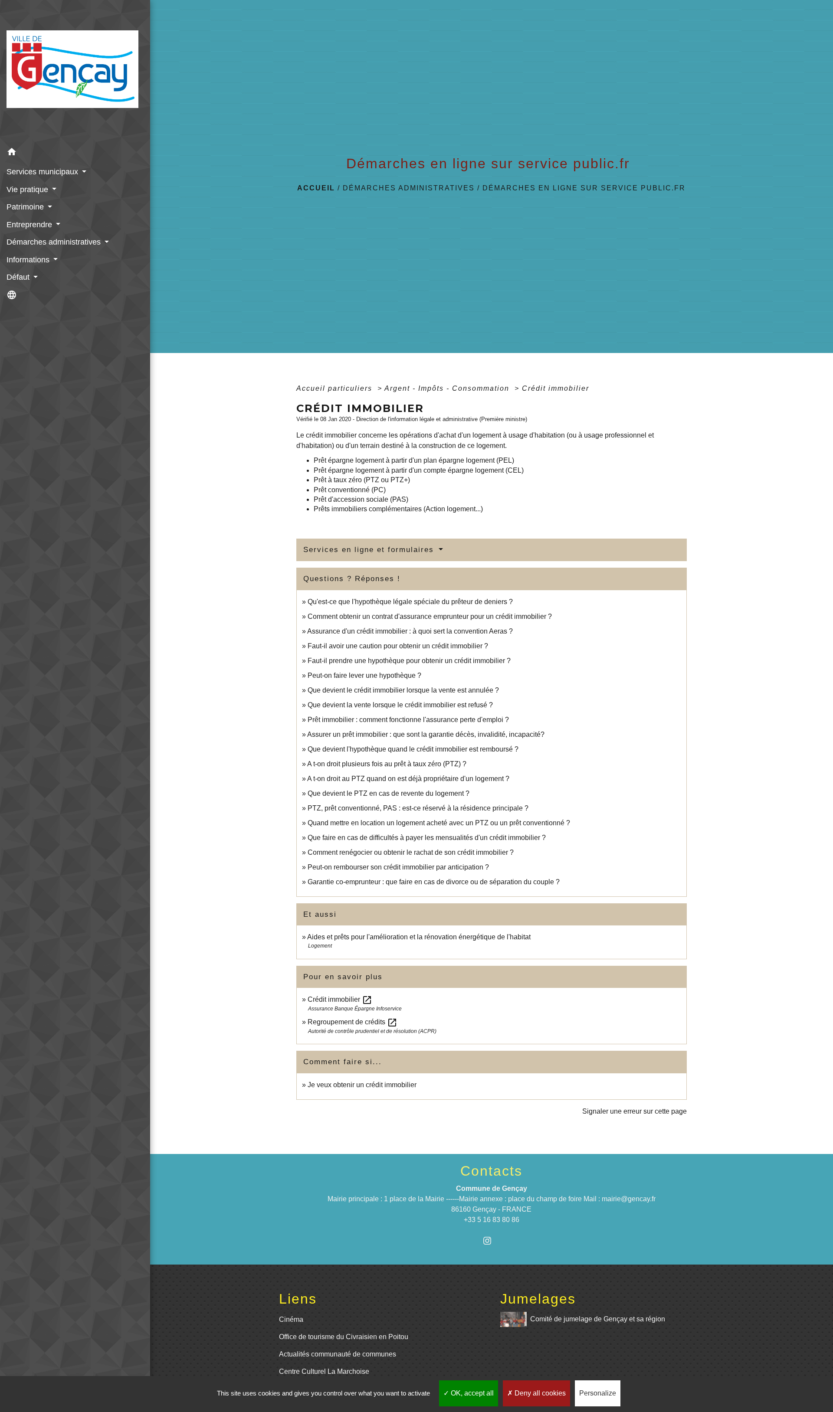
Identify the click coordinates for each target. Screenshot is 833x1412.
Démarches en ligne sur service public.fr (583, 188)
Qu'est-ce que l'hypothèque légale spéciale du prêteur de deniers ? (410, 601)
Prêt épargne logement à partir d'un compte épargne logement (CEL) (419, 470)
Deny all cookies (539, 1393)
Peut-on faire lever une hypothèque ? (364, 675)
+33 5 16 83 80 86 (491, 1219)
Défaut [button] (19, 277)
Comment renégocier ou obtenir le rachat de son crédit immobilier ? (411, 852)
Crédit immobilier (555, 388)
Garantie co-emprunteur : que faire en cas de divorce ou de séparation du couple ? (434, 882)
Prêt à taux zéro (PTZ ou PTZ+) (362, 480)
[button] (75, 153)
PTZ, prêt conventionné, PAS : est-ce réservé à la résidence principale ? (418, 808)
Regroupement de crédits (352, 1022)
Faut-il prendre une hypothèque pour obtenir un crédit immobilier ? (409, 660)
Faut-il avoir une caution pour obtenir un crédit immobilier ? (398, 646)
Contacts (491, 1171)
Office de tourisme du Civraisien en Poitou (343, 1336)
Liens (298, 1299)
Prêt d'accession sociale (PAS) (361, 499)
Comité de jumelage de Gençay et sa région (597, 1318)
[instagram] (491, 1240)
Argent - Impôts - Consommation (448, 388)
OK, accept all (471, 1393)
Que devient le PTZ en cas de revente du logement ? (388, 793)
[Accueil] (75, 71)
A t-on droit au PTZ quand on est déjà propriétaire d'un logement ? (408, 778)
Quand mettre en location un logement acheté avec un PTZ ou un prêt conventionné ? (439, 823)
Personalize (597, 1393)
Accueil (316, 188)
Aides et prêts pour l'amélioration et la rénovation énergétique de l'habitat (419, 937)
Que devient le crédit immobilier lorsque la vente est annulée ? (403, 690)
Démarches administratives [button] (55, 242)
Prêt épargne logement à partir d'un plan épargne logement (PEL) (414, 460)
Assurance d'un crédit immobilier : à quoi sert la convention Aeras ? (410, 631)
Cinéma (291, 1319)
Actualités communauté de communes (337, 1354)
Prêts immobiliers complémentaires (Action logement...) (398, 509)
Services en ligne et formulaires (370, 550)
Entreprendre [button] (30, 224)
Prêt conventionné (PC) (350, 490)
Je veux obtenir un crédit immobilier (362, 1084)
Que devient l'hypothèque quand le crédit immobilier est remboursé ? (413, 749)
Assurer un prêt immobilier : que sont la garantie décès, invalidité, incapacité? (425, 734)
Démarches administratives (409, 188)
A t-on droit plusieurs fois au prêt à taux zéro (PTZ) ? (386, 764)
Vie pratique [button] (28, 189)
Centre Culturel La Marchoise (324, 1371)
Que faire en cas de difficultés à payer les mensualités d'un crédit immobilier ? (427, 837)
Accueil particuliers (335, 388)
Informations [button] (29, 259)
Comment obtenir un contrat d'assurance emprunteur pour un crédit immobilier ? (430, 616)
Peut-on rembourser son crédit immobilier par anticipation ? (398, 867)
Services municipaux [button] (43, 171)
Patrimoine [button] (26, 207)
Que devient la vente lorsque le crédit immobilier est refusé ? (400, 705)
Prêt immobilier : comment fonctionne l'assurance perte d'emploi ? (408, 719)
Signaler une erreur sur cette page (634, 1111)
